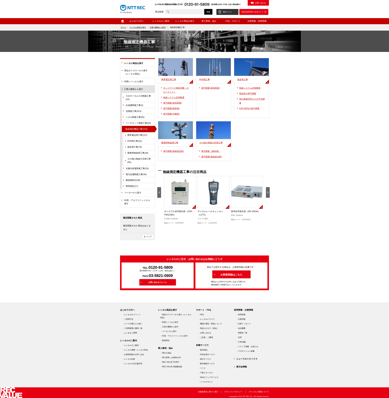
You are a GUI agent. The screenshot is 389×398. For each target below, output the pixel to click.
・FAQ (201, 314)
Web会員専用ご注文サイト (253, 12)
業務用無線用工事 (137, 153)
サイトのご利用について (259, 392)
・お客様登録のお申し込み (133, 354)
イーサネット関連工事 (138, 123)
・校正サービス (204, 359)
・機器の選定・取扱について (210, 324)
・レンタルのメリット (131, 314)
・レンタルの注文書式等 (132, 364)
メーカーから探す (132, 192)
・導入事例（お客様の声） (171, 357)
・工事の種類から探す (169, 327)
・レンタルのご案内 (130, 345)
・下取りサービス (205, 373)
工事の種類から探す (158, 27)
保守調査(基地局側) (172, 103)
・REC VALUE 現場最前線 (171, 367)
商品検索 (159, 12)
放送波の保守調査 (247, 93)
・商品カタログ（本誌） (208, 328)
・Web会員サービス (206, 354)
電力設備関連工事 (136, 174)
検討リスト (227, 12)
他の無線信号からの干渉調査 (252, 101)
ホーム (122, 21)
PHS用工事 (134, 141)
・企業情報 (240, 319)
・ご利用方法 (127, 319)
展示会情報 (241, 366)
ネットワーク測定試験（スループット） (176, 90)
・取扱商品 (164, 340)
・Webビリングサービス (208, 377)
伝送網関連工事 (134, 105)
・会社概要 (240, 328)
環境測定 (132, 186)
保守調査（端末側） (210, 151)
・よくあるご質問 (129, 333)
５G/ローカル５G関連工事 (138, 97)
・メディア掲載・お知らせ (247, 346)
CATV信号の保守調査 (249, 108)
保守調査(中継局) (171, 114)
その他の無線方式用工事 (139, 160)
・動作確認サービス (206, 364)
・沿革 (239, 337)
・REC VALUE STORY (169, 362)
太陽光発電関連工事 (137, 168)
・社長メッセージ (243, 324)
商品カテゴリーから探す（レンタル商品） (136, 72)
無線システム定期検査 (173, 97)
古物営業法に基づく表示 (208, 392)
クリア (149, 237)
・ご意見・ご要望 (205, 337)
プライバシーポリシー (233, 392)
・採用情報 (240, 314)
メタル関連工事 (135, 117)
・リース (202, 368)
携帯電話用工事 (137, 135)
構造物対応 (133, 180)
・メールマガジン (205, 382)
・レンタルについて (206, 319)
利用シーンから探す (133, 81)
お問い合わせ (260, 3)
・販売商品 (202, 350)
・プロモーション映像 (245, 351)
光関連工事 (133, 111)
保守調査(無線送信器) (173, 151)
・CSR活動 (241, 342)
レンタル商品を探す (138, 27)
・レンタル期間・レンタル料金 (135, 350)
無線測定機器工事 (136, 129)
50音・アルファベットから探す (137, 202)
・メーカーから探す (168, 331)
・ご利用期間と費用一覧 (132, 328)
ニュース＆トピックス (247, 358)
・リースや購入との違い (132, 324)
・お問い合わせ (204, 333)
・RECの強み (166, 353)
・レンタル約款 (128, 359)
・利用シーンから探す (169, 322)
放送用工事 (134, 147)
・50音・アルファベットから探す (174, 336)
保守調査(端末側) (171, 108)
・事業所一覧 (241, 333)
